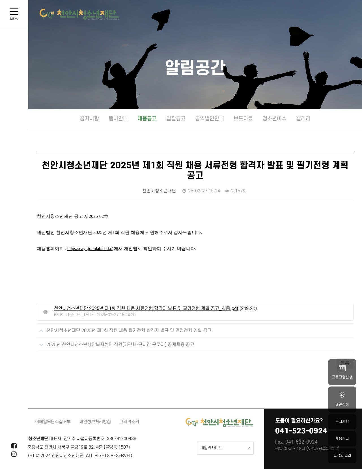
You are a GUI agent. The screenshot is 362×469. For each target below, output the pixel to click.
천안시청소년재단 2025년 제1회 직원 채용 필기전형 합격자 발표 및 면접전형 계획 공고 (129, 330)
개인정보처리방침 (95, 421)
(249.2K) (155, 308)
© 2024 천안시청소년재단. (60, 455)
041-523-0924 (301, 431)
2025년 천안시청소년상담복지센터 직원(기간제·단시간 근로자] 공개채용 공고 (120, 344)
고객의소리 (129, 421)
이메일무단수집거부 (53, 421)
